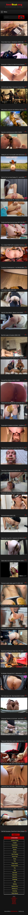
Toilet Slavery (15, 893)
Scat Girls (14, 874)
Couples (15, 842)
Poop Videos (15, 863)
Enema (14, 849)
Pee (15, 868)
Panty (14, 858)
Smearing (14, 890)
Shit (15, 881)
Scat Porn (14, 877)
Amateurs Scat (14, 840)
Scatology (14, 879)
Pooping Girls (14, 865)
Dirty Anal (14, 847)
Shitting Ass (15, 888)
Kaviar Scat (14, 856)
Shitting (15, 884)
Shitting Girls (15, 886)
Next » (15, 835)
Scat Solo (14, 872)
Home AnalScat (7, 911)
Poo (15, 861)
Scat (15, 870)
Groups (15, 851)
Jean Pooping (14, 854)
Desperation (15, 845)
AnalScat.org (21, 911)
